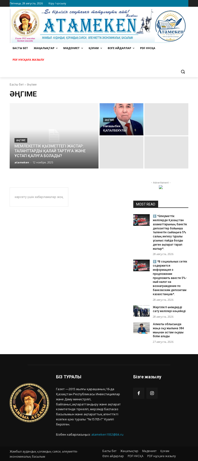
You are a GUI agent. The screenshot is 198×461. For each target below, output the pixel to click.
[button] (182, 71)
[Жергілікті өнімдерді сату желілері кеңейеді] (141, 311)
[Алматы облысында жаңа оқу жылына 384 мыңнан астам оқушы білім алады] (141, 328)
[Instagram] (152, 393)
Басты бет (17, 84)
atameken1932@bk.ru (107, 434)
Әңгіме (21, 140)
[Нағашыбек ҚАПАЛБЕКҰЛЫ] (121, 119)
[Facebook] (138, 393)
